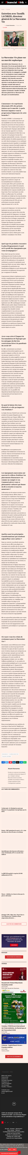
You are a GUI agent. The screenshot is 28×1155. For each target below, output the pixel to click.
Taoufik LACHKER (6, 756)
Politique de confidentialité (9, 1153)
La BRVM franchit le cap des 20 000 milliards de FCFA (11, 874)
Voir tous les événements (14, 1056)
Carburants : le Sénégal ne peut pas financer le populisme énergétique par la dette (13, 809)
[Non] (19, 1152)
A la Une (5, 27)
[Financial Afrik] (15, 2)
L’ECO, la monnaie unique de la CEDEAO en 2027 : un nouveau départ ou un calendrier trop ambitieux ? (13, 1114)
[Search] (26, 2)
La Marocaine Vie (13, 754)
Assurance (5, 754)
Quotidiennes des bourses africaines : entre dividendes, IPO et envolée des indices (12, 852)
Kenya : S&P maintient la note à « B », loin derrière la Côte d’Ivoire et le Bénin (13, 831)
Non (14, 1149)
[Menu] (2, 2)
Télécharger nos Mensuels (14, 956)
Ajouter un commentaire (14, 924)
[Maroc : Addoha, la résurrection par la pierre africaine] (14, 885)
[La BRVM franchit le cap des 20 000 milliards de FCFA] (14, 864)
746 (13, 1122)
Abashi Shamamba (10, 25)
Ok (10, 1149)
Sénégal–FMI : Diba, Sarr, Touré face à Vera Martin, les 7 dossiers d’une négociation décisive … (12, 916)
